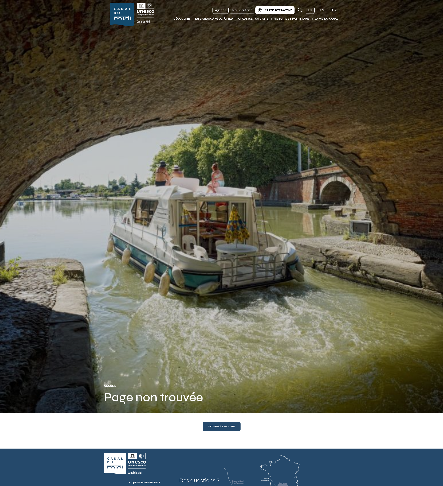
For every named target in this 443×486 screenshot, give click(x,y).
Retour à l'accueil (222, 426)
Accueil (110, 386)
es (335, 10)
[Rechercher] (300, 10)
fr (311, 10)
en (323, 10)
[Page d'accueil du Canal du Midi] (132, 14)
